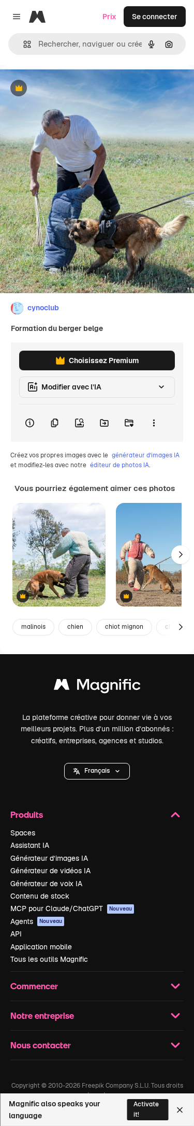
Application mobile (41, 946)
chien (75, 627)
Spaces (22, 833)
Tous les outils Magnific (49, 959)
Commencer (34, 985)
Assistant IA (29, 845)
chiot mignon (124, 627)
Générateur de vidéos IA (50, 870)
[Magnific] (97, 687)
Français (97, 771)
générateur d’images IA (146, 455)
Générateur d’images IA (49, 858)
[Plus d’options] (153, 423)
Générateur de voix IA (46, 883)
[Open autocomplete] (23, 44)
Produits (26, 814)
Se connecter (154, 16)
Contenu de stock (39, 896)
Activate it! (146, 1109)
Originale (68, 89)
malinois (33, 627)
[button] (97, 771)
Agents (36, 921)
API (16, 934)
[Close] (179, 1110)
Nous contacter (40, 1045)
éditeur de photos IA (119, 465)
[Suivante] (180, 555)
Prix (109, 16)
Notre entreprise (42, 1015)
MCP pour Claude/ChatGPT (71, 908)
